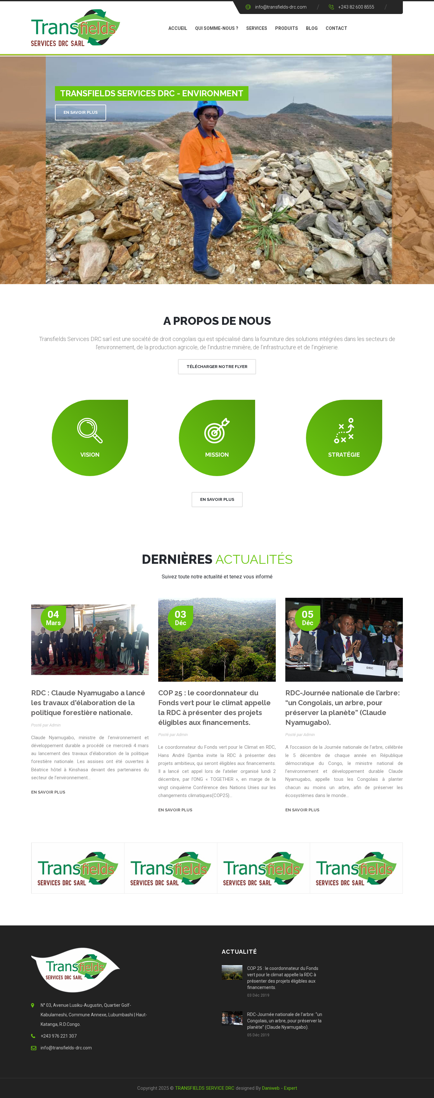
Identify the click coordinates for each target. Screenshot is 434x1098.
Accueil (177, 28)
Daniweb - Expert (279, 1088)
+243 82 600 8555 (356, 7)
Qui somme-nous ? (216, 28)
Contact (336, 28)
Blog (312, 28)
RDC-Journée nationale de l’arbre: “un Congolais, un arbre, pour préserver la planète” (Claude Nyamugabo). (284, 1021)
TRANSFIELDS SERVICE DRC (204, 1088)
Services (256, 28)
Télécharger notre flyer (217, 366)
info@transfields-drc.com (281, 7)
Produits (286, 28)
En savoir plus (81, 112)
